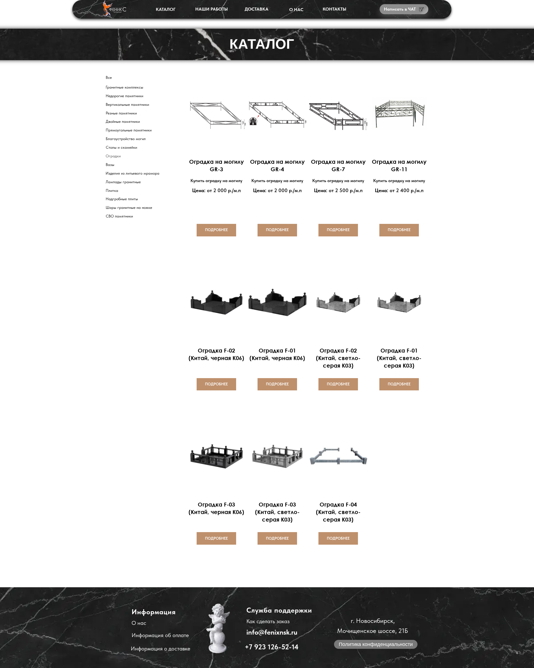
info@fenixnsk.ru (271, 632)
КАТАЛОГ (165, 9)
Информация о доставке (160, 648)
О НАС (296, 9)
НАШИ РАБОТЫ (211, 9)
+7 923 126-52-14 (271, 647)
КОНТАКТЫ (334, 9)
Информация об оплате (160, 635)
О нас (139, 623)
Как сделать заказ (268, 621)
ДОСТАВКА (256, 9)
